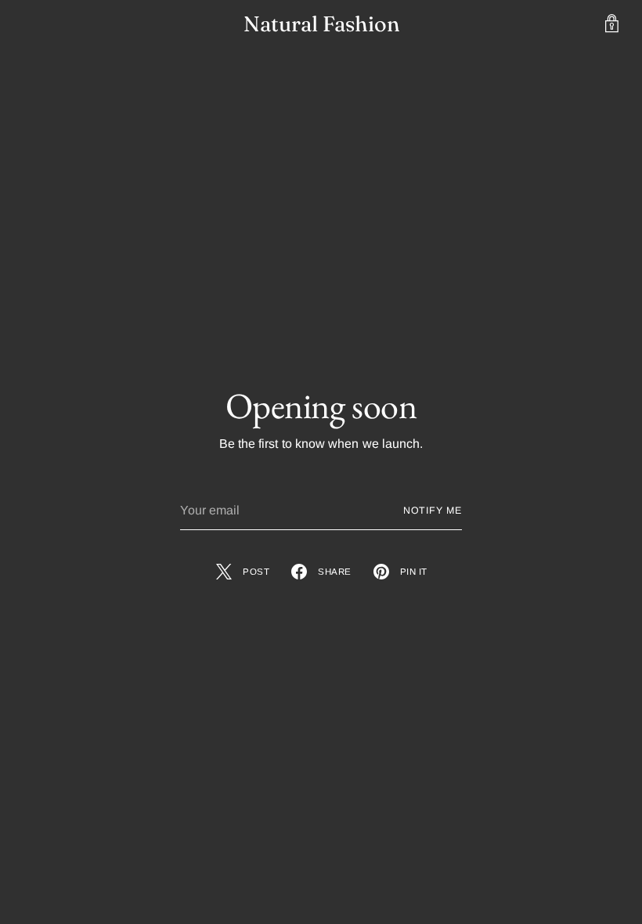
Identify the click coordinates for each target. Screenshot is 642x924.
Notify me (432, 510)
